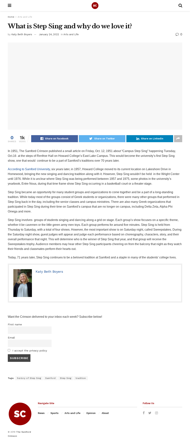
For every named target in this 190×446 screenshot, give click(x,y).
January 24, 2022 (49, 34)
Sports (54, 413)
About (105, 413)
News (41, 413)
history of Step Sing (29, 378)
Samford (30, 169)
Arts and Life (25, 17)
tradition (81, 378)
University (43, 169)
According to (16, 169)
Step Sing (65, 378)
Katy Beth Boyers (21, 34)
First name (15, 324)
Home (11, 17)
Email (11, 337)
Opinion (91, 413)
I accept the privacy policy (29, 350)
